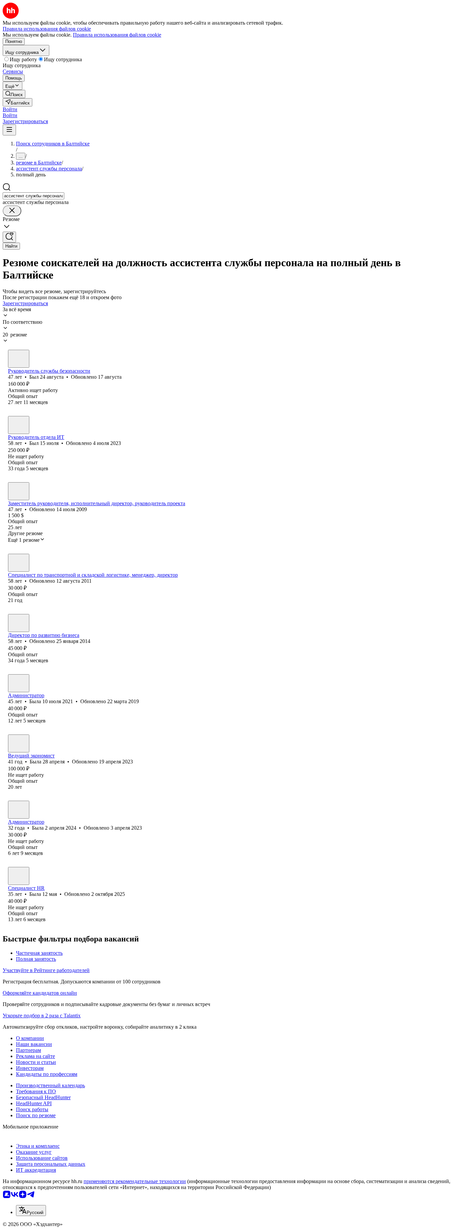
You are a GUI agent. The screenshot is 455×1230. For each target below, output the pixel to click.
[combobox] (33, 195)
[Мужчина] (18, 359)
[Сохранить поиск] (9, 237)
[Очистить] (12, 210)
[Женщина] (18, 491)
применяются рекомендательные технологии (135, 1181)
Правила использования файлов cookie (117, 35)
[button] (10, 109)
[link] (14, 94)
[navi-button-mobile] (9, 129)
